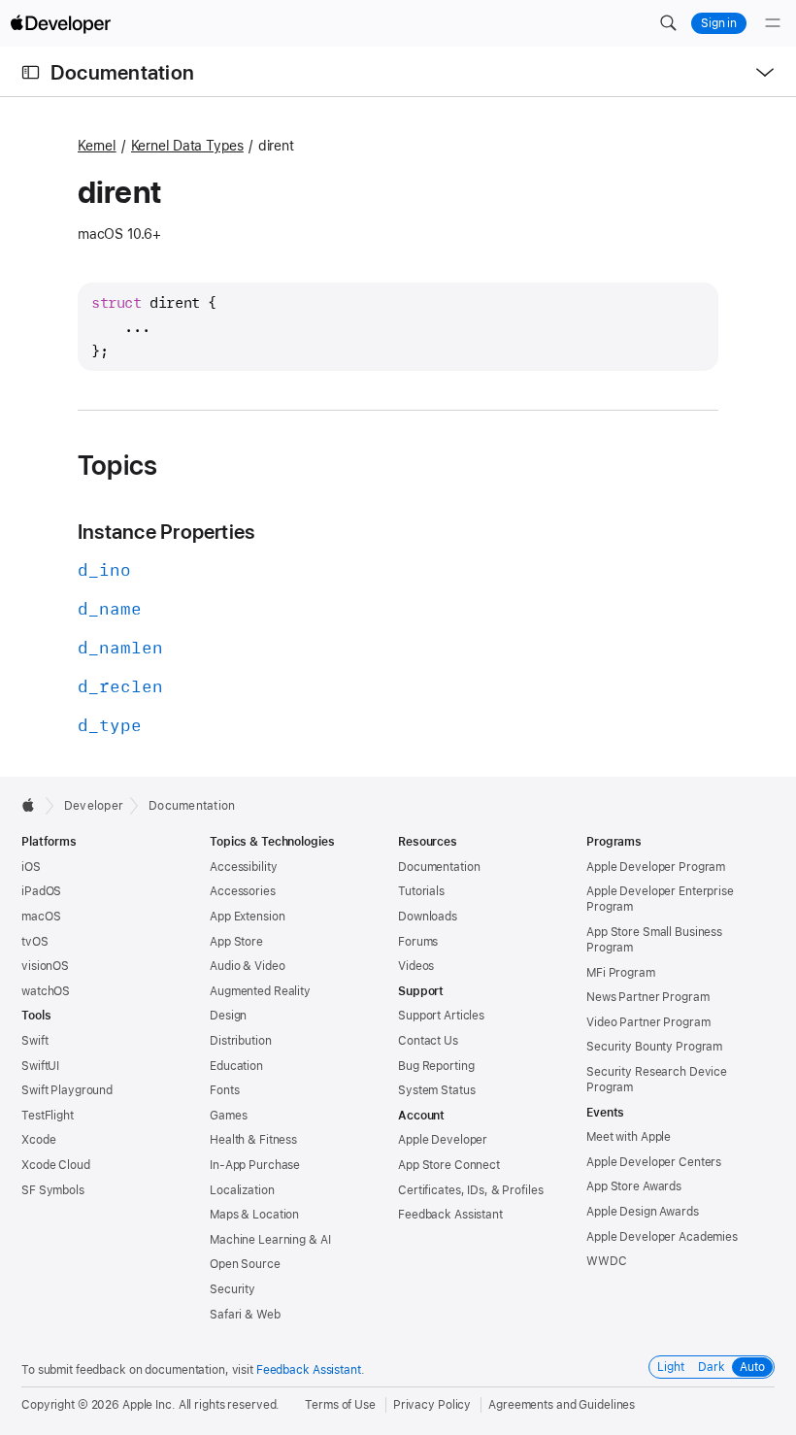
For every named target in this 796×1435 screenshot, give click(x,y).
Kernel (97, 145)
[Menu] (772, 23)
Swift (34, 1041)
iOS (31, 867)
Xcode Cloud (55, 1165)
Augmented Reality (260, 991)
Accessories (243, 891)
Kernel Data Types (187, 145)
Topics (117, 465)
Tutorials (421, 891)
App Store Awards (633, 1186)
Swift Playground (67, 1090)
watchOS (45, 991)
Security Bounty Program (654, 1046)
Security (232, 1289)
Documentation (122, 72)
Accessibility (243, 867)
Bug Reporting (436, 1066)
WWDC (606, 1261)
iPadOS (41, 891)
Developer (93, 806)
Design (228, 1015)
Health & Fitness (253, 1140)
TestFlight (47, 1115)
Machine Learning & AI (270, 1240)
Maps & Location (254, 1214)
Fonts (224, 1090)
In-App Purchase (255, 1165)
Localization (242, 1190)
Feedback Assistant (450, 1214)
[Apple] (33, 805)
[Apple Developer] (60, 23)
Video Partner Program (648, 1022)
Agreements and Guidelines (561, 1405)
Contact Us (428, 1041)
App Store (236, 942)
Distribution (241, 1041)
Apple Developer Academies (662, 1237)
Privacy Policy (432, 1405)
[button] (668, 23)
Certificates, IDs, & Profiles (471, 1190)
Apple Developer (442, 1140)
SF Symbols (52, 1190)
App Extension (247, 916)
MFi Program (620, 973)
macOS (40, 916)
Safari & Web (245, 1314)
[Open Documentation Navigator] (31, 72)
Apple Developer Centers (653, 1162)
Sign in (719, 23)
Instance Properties (166, 531)
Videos (416, 966)
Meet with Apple (628, 1137)
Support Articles (441, 1015)
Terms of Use (340, 1405)
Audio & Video (247, 966)
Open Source (245, 1264)
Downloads (427, 916)
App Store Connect (449, 1165)
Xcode (38, 1140)
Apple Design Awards (642, 1211)
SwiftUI (40, 1066)
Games (228, 1115)
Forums (418, 942)
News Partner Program (648, 997)
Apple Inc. (149, 1405)
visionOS (45, 966)
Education (236, 1066)
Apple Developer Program (655, 867)
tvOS (35, 942)
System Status (436, 1090)
